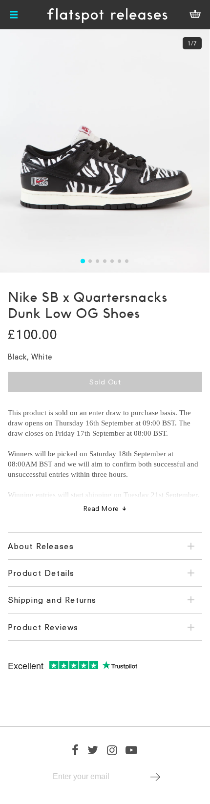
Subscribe (155, 776)
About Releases (41, 546)
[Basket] (195, 14)
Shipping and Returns (52, 600)
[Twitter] (93, 750)
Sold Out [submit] (105, 382)
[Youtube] (132, 750)
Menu (14, 14)
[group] (105, 151)
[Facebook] (76, 750)
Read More (101, 508)
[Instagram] (112, 750)
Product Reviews (43, 627)
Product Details (41, 573)
